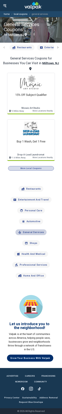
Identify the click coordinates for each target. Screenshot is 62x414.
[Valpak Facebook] (23, 389)
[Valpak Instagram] (31, 389)
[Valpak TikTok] (39, 389)
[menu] (5, 5)
